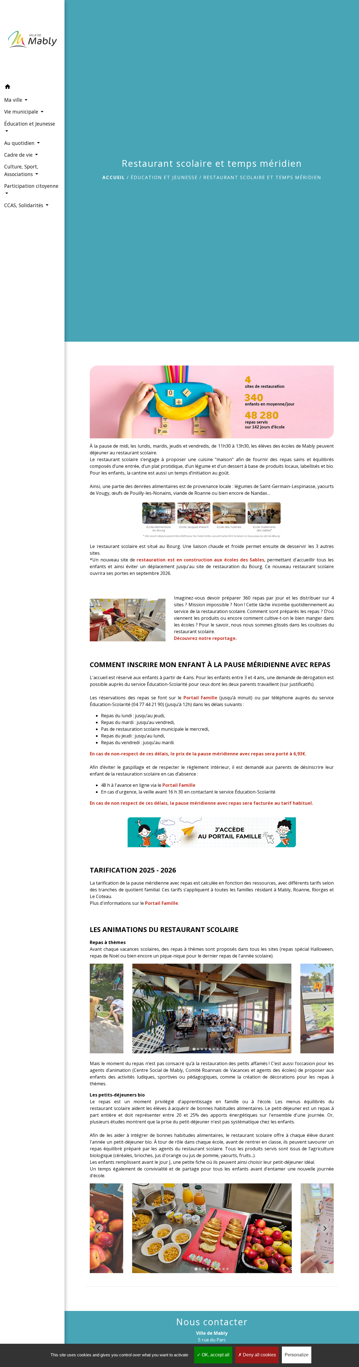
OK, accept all (215, 1354)
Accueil (113, 177)
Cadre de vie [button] (19, 154)
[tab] (194, 1049)
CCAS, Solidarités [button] (24, 205)
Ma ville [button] (14, 99)
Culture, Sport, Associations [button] (21, 170)
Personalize (297, 1354)
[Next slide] (324, 1008)
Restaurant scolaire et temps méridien (262, 177)
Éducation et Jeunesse (164, 177)
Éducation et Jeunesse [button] (29, 123)
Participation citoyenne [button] (31, 185)
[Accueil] (32, 40)
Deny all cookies (259, 1354)
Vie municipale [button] (22, 111)
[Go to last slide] (98, 1008)
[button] (32, 87)
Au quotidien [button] (20, 143)
